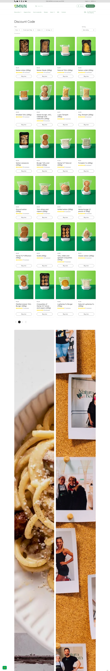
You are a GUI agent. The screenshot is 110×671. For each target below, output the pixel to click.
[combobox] (107, 670)
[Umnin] (20, 6)
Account (82, 6)
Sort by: (84, 26)
